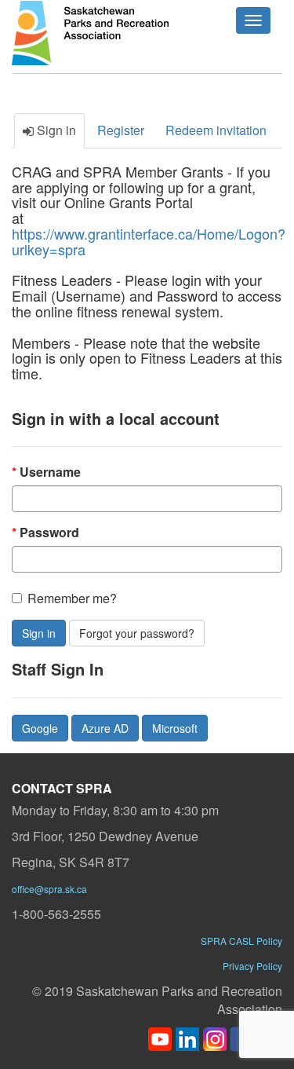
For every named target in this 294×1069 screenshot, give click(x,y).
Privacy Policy (252, 965)
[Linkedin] (187, 1037)
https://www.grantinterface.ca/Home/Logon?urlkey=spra (148, 241)
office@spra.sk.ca (49, 888)
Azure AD (105, 728)
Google (40, 728)
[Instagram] (214, 1037)
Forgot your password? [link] (136, 633)
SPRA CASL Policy (241, 940)
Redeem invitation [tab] (216, 130)
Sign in (39, 633)
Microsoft (175, 728)
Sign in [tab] (55, 130)
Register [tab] (120, 130)
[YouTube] (159, 1037)
